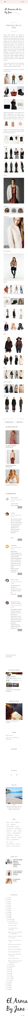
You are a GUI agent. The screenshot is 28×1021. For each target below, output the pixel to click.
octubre (10, 964)
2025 (8, 899)
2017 (8, 914)
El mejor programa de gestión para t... (11, 466)
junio (9, 971)
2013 (8, 984)
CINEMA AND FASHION (10, 826)
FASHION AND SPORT (15, 839)
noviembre (10, 921)
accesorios (8, 833)
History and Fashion (16, 833)
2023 (8, 903)
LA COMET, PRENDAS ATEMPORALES (11, 446)
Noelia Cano (14, 579)
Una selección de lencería (12, 485)
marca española (18, 828)
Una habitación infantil (13, 923)
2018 (8, 912)
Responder (20, 507)
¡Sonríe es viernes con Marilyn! (14, 949)
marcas (13, 22)
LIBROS (7, 824)
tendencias (13, 824)
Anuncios (19, 837)
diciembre (10, 919)
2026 (8, 897)
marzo (9, 976)
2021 (8, 906)
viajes (11, 841)
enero (9, 980)
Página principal (9, 735)
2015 (8, 917)
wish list (8, 839)
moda (12, 419)
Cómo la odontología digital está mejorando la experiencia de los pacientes (17, 863)
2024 (8, 901)
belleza (17, 826)
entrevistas (13, 837)
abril (9, 975)
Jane (13, 31)
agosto (9, 967)
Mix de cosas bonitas (10, 843)
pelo (7, 841)
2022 (8, 905)
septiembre (10, 966)
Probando (17, 822)
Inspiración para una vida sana (14, 944)
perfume (8, 837)
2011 (8, 987)
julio (9, 969)
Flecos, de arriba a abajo (13, 958)
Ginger (13, 513)
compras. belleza (9, 835)
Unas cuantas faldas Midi (13, 946)
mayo (9, 973)
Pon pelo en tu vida (12, 925)
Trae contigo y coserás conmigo (16, 602)
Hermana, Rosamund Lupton (14, 951)
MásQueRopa (14, 497)
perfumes (16, 835)
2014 (8, 982)
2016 (8, 915)
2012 (8, 985)
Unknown (14, 545)
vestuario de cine (9, 828)
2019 (8, 910)
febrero (10, 978)
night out (18, 843)
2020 (8, 908)
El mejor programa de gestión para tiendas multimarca (17, 872)
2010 (8, 989)
